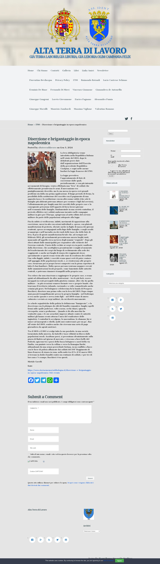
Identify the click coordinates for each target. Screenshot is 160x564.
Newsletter (103, 70)
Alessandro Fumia (103, 99)
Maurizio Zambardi (61, 109)
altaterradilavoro (47, 147)
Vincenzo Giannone (82, 89)
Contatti (55, 70)
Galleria (66, 70)
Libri (76, 70)
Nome (113, 151)
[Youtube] (113, 318)
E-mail (112, 156)
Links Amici (88, 70)
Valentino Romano (104, 109)
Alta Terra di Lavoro (122, 165)
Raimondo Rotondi (90, 80)
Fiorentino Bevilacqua (40, 80)
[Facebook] (113, 300)
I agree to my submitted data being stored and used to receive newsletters (119, 172)
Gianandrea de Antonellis (109, 89)
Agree (119, 560)
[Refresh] (44, 462)
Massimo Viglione (83, 109)
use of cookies (108, 560)
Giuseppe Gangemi (39, 99)
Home (31, 70)
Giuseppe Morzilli (38, 109)
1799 (75, 80)
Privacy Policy (62, 80)
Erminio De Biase (38, 89)
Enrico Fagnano (83, 99)
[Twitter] (121, 309)
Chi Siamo (42, 70)
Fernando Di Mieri (60, 89)
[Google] (121, 300)
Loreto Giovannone (62, 99)
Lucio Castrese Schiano (115, 80)
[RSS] (113, 309)
